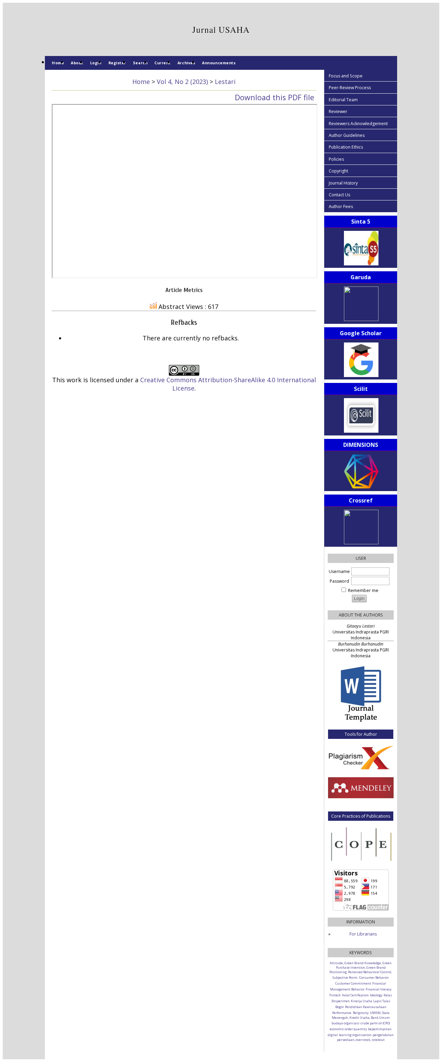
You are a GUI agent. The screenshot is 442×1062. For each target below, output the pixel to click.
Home (58, 62)
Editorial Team (343, 100)
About (77, 62)
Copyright (338, 171)
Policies (336, 159)
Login (96, 62)
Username (339, 571)
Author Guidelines (347, 135)
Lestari (225, 81)
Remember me (363, 590)
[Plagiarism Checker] (361, 757)
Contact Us (339, 195)
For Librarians (363, 934)
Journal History (343, 183)
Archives (186, 62)
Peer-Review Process (350, 88)
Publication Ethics (346, 147)
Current (162, 62)
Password (339, 581)
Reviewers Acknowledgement (358, 123)
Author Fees (341, 206)
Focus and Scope (346, 76)
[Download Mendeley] (361, 797)
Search (140, 62)
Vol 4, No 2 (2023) (182, 81)
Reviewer (338, 111)
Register (117, 62)
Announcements (219, 62)
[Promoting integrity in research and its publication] (361, 844)
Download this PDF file (274, 97)
